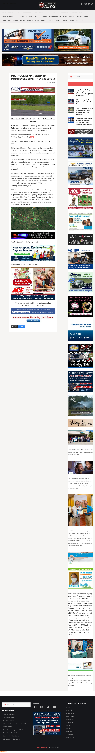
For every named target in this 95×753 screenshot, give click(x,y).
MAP (32, 137)
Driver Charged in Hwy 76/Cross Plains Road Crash (83, 102)
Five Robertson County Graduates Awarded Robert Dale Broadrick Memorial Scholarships (84, 121)
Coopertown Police (9, 714)
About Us (11, 13)
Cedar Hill (69, 710)
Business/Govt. (55, 16)
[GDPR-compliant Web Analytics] (3, 752)
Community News (63, 13)
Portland (68, 728)
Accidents (43, 16)
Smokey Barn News (41, 747)
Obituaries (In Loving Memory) (20, 20)
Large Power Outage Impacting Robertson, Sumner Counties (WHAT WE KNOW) (84, 93)
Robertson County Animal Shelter (14, 730)
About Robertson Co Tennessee (30, 13)
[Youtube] (86, 4)
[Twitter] (89, 4)
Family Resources (76, 20)
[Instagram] (92, 4)
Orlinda (68, 725)
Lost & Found (68, 16)
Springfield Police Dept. (11, 736)
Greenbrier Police (9, 717)
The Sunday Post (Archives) (13, 16)
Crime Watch (77, 13)
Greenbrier (69, 719)
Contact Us (50, 13)
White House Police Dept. (11, 739)
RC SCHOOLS (7, 727)
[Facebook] (82, 4)
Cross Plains (70, 716)
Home (4, 13)
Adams (68, 707)
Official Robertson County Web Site (15, 724)
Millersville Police (8, 721)
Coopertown (70, 713)
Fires (4, 20)
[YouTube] (54, 707)
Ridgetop (69, 731)
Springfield (69, 734)
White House (70, 738)
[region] (80, 132)
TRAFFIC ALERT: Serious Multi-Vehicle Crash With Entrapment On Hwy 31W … (84, 111)
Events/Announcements (45, 20)
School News (61, 20)
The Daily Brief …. (83, 16)
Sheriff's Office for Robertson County (15, 733)
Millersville (69, 722)
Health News (31, 16)
